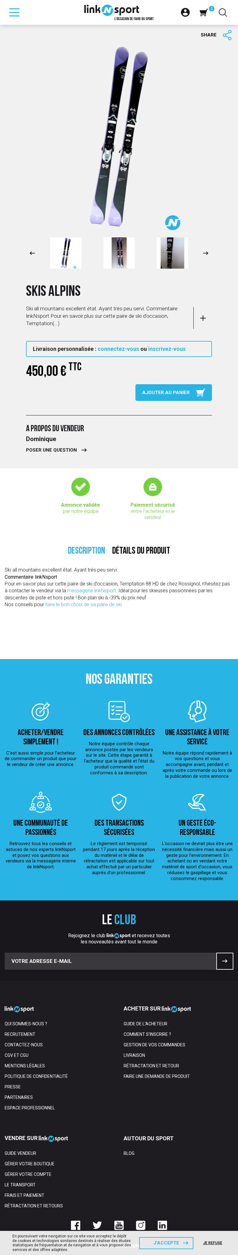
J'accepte (166, 1243)
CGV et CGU (17, 1055)
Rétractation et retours (34, 1205)
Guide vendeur (20, 1153)
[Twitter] (97, 1225)
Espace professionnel (30, 1107)
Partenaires (19, 1097)
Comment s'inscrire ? (147, 1034)
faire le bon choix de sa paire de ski (83, 604)
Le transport (20, 1184)
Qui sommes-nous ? (26, 1023)
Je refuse (212, 1243)
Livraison (134, 1055)
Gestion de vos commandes (154, 1044)
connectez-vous (118, 349)
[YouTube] (119, 1225)
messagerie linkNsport (91, 590)
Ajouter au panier (166, 392)
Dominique (41, 439)
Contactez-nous (24, 1044)
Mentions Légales (25, 1065)
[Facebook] (75, 1225)
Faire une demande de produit (157, 1076)
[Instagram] (140, 1225)
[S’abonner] (224, 961)
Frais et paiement (24, 1195)
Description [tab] (86, 551)
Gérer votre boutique (30, 1163)
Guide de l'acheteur (145, 1023)
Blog (129, 1153)
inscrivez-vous (167, 349)
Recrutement (20, 1034)
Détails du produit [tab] (141, 551)
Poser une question (51, 450)
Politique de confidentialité (36, 1076)
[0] (203, 12)
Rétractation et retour (151, 1065)
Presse (13, 1086)
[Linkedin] (162, 1225)
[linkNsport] (119, 12)
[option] (65, 253)
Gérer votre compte (28, 1174)
